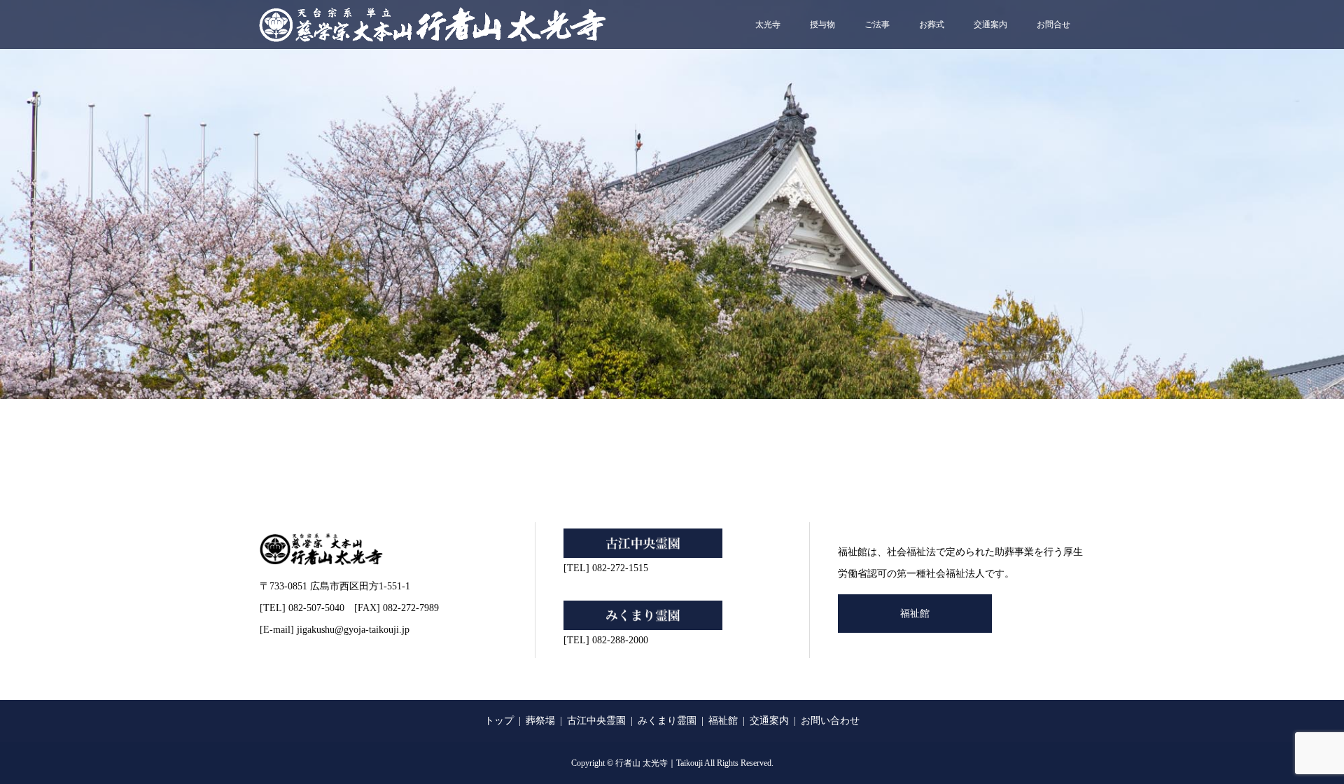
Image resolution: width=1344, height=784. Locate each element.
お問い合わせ (830, 720)
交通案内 (990, 24)
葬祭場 (540, 720)
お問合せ (1053, 24)
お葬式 (931, 24)
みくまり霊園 (667, 720)
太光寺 (767, 24)
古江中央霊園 (596, 720)
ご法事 (877, 24)
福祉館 (915, 613)
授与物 (822, 24)
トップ (499, 720)
